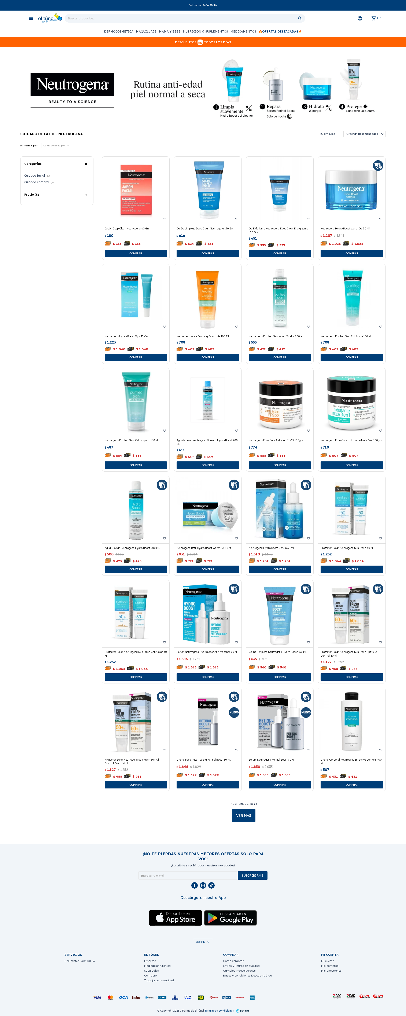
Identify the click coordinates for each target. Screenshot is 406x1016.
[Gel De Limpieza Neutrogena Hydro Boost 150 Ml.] (280, 614)
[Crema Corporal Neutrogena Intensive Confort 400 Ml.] (351, 721)
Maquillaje (146, 31)
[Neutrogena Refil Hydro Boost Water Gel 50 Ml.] (207, 509)
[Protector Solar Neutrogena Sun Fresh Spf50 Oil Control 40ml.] (351, 614)
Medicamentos (243, 31)
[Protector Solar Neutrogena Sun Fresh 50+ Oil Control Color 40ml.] (136, 721)
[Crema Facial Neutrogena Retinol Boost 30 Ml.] (207, 721)
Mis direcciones (331, 970)
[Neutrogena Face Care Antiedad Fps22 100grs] (280, 402)
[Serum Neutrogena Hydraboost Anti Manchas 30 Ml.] (207, 614)
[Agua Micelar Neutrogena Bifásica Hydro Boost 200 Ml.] (207, 402)
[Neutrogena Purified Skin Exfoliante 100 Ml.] (351, 298)
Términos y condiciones (219, 1010)
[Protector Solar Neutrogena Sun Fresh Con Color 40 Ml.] (136, 614)
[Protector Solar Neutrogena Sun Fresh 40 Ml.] (351, 509)
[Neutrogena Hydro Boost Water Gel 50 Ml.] (351, 190)
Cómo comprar (233, 961)
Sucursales (151, 970)
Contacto (150, 975)
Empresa (150, 961)
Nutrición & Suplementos (205, 31)
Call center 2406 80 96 (79, 961)
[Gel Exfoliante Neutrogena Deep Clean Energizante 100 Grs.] (280, 190)
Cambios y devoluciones (239, 970)
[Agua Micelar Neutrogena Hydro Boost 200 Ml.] (136, 509)
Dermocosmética (118, 31)
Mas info (203, 942)
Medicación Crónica (157, 965)
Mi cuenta (327, 961)
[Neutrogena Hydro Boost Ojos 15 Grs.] (136, 298)
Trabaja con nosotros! (159, 980)
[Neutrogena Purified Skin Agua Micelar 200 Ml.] (280, 298)
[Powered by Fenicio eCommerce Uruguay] (242, 1011)
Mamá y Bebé (169, 31)
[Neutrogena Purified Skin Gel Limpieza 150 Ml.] (136, 402)
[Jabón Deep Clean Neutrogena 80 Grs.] (136, 190)
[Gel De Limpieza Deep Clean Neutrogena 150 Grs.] (207, 190)
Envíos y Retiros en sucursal (241, 965)
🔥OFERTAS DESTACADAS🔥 (280, 31)
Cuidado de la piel (54, 145)
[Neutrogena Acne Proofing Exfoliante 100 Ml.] (207, 298)
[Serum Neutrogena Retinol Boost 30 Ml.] (280, 721)
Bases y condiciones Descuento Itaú (247, 975)
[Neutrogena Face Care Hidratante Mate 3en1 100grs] (351, 402)
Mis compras (330, 965)
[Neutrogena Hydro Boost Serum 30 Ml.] (280, 509)
